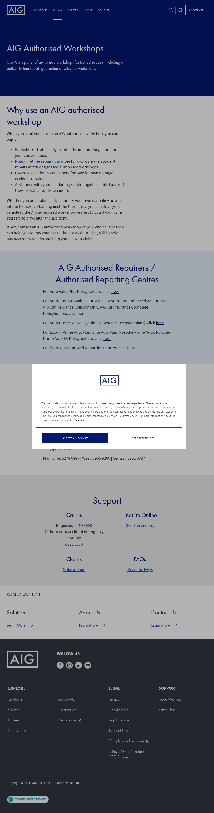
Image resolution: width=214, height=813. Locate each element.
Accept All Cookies (75, 438)
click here (79, 420)
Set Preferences (143, 438)
